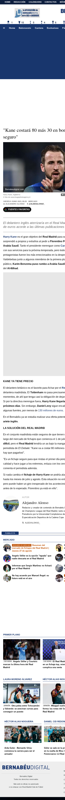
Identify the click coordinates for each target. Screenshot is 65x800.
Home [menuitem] (12, 28)
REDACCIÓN (19, 2)
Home (7, 2)
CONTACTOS (50, 2)
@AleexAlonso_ (36, 204)
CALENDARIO (35, 2)
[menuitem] (4, 28)
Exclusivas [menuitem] (53, 28)
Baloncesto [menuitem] (25, 28)
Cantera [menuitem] (39, 28)
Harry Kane (10, 236)
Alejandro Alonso (15, 204)
